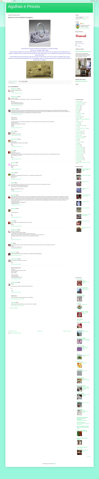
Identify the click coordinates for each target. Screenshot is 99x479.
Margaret (13, 182)
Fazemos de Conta (14, 258)
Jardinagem (78, 132)
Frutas (77, 129)
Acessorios (78, 101)
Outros (77, 143)
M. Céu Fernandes (14, 139)
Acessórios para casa (80, 102)
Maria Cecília (13, 208)
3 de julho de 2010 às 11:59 (16, 239)
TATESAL (13, 131)
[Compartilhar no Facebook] (25, 81)
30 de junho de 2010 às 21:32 (16, 105)
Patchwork (78, 146)
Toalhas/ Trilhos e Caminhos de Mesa (83, 162)
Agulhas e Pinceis (24, 6)
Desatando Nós (80, 369)
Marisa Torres (13, 252)
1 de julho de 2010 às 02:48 (16, 135)
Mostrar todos (89, 456)
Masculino (78, 135)
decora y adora (80, 449)
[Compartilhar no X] (24, 81)
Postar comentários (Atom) (16, 333)
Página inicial (40, 331)
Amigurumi (78, 105)
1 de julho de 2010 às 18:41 (16, 179)
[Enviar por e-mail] (21, 81)
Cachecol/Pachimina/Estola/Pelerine (83, 119)
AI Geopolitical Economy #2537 (82, 420)
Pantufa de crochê (85, 181)
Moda (77, 139)
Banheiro (78, 108)
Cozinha (78, 124)
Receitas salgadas (79, 158)
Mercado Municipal (79, 137)
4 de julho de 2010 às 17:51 (16, 255)
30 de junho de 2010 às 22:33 (16, 114)
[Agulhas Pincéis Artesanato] (76, 44)
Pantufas (78, 144)
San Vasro (13, 172)
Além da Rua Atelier (81, 422)
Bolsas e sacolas (79, 116)
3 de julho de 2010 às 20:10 (16, 248)
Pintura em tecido (79, 148)
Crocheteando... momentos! (82, 287)
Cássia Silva (13, 302)
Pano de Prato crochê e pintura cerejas (86, 215)
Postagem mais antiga (67, 331)
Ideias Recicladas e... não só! (82, 311)
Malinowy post (84, 304)
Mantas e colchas (79, 133)
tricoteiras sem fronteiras (82, 430)
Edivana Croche (80, 361)
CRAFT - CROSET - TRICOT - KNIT (83, 322)
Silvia (12, 243)
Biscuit (77, 112)
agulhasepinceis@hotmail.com (81, 81)
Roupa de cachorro (80, 159)
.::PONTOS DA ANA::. (81, 346)
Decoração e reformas (80, 125)
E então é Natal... (85, 431)
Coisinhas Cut (79, 121)
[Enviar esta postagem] (19, 81)
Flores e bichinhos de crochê (81, 128)
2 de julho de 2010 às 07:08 (16, 191)
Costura (77, 122)
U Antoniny (79, 303)
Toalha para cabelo (85, 201)
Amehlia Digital (80, 409)
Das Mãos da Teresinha (81, 338)
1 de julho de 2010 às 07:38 (16, 159)
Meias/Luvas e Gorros (80, 136)
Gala (83, 296)
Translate (84, 18)
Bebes (77, 110)
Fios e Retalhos (80, 319)
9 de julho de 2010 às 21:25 (16, 292)
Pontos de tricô (79, 154)
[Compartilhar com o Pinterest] (27, 81)
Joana (83, 23)
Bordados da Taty (14, 88)
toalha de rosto (84, 370)
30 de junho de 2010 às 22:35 (16, 127)
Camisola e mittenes (85, 402)
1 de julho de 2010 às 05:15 (16, 146)
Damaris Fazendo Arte (81, 385)
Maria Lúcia (13, 162)
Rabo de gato (78, 155)
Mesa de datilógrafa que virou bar (83, 51)
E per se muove (80, 279)
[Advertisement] (39, 319)
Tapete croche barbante (86, 175)
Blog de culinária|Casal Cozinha (83, 426)
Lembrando (79, 320)
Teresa (12, 150)
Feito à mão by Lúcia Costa (82, 447)
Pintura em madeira (80, 147)
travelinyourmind (80, 330)
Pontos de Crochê (79, 151)
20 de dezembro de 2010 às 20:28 (17, 298)
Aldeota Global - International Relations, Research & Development (82, 418)
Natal (77, 140)
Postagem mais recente (12, 331)
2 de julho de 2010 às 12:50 (16, 217)
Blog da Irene (13, 108)
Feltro (77, 126)
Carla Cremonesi (14, 282)
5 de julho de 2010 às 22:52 (16, 278)
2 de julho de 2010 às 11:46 (16, 204)
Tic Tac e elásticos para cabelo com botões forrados (86, 169)
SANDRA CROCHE (80, 393)
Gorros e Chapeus (79, 131)
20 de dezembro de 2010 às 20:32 (17, 305)
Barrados (78, 109)
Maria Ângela (13, 195)
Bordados (78, 117)
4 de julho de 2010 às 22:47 (16, 264)
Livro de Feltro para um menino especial (86, 195)
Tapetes (77, 161)
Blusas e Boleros (79, 113)
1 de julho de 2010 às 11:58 (16, 169)
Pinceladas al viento (81, 295)
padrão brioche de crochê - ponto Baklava (85, 348)
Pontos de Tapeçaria (80, 152)
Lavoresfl (78, 401)
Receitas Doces (79, 157)
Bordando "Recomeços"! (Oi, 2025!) (85, 411)
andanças (78, 106)
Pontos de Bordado (80, 150)
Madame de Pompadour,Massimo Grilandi (85, 281)
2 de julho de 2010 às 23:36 (16, 226)
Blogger (54, 463)
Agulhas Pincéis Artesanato (79, 43)
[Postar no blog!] (23, 81)
